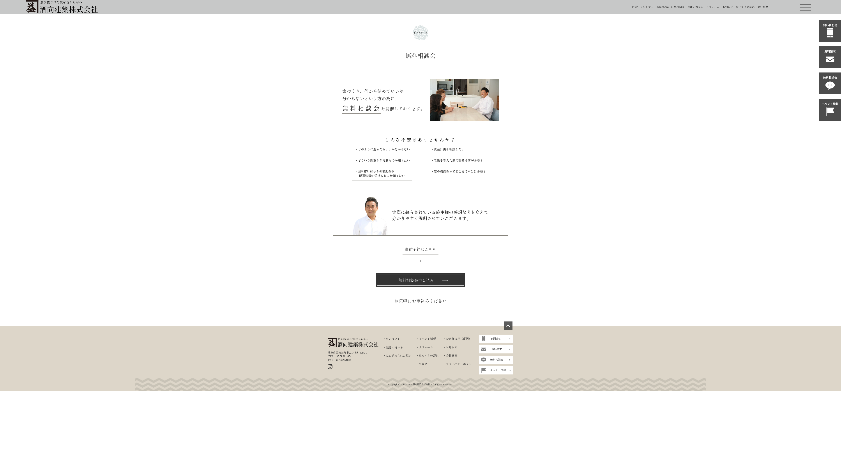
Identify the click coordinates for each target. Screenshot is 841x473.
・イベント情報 (426, 339)
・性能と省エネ (393, 347)
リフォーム (712, 7)
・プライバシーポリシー (458, 364)
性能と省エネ (695, 7)
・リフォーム (424, 347)
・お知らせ (450, 347)
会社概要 (763, 7)
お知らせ (728, 7)
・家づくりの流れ (427, 356)
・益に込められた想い (397, 356)
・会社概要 (450, 356)
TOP (635, 7)
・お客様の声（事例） (457, 339)
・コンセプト (391, 339)
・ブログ (421, 364)
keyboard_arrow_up (508, 325)
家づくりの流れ (745, 7)
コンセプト (646, 7)
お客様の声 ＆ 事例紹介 (670, 7)
